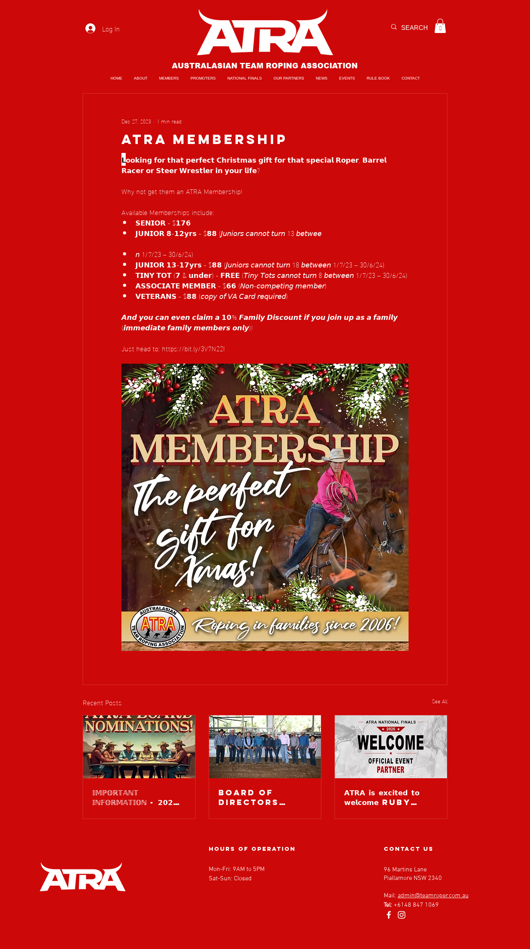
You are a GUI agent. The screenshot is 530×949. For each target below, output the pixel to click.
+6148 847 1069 (416, 905)
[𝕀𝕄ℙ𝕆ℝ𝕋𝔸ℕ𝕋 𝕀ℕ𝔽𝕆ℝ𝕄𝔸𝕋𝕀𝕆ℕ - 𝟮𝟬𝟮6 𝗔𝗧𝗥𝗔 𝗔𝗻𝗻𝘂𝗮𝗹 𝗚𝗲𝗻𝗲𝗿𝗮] (139, 746)
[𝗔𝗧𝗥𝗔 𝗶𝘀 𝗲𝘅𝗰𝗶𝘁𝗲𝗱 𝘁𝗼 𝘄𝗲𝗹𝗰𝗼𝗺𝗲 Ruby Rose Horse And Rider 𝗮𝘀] (391, 746)
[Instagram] (402, 915)
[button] (440, 26)
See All (439, 701)
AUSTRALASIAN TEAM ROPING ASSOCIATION (265, 66)
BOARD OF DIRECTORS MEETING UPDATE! (248, 797)
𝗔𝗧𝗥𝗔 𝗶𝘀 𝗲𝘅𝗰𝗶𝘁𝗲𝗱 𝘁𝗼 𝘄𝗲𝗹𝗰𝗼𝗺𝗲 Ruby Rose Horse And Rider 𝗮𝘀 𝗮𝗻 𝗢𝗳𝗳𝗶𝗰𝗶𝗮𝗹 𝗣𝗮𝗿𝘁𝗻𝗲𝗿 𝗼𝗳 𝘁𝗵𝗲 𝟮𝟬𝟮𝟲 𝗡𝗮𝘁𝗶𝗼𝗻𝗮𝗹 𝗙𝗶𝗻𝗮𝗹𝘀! (390, 797)
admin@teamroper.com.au (433, 896)
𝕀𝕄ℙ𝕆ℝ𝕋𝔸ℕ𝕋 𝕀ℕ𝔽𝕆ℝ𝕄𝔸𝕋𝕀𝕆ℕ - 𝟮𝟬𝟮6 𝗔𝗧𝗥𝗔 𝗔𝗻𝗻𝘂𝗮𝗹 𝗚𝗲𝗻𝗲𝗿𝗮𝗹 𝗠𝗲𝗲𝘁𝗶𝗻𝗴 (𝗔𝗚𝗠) (135, 797)
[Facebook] (389, 915)
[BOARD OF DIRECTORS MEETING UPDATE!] (265, 746)
